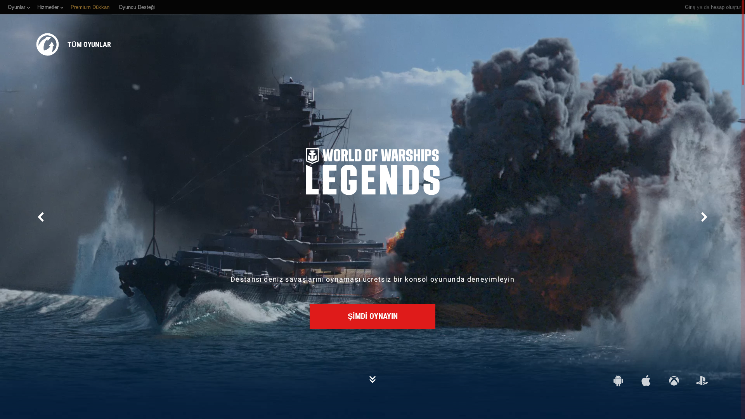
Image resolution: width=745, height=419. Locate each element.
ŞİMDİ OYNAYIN (373, 316)
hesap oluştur (726, 7)
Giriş (690, 7)
